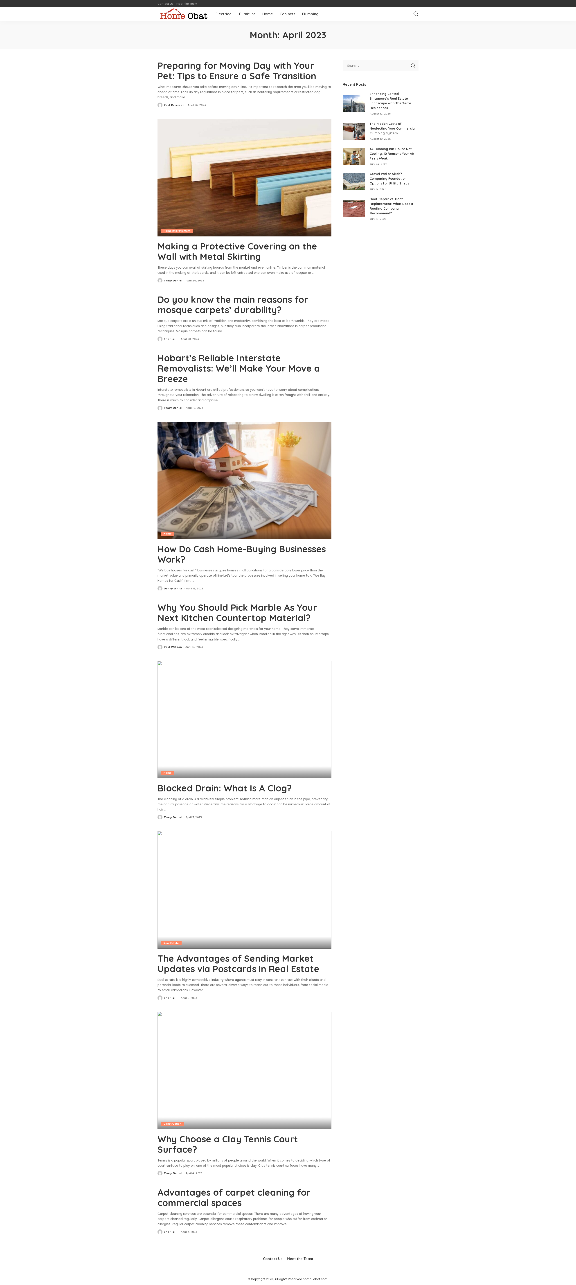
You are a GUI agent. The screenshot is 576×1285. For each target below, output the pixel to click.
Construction (172, 1123)
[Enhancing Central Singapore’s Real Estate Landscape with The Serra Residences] (354, 103)
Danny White (173, 588)
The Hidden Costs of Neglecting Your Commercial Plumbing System (393, 128)
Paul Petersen (174, 105)
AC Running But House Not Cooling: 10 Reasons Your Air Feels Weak (392, 153)
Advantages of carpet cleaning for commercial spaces (234, 1197)
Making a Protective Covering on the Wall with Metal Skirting (237, 251)
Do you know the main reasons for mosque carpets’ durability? (233, 304)
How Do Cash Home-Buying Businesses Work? (242, 554)
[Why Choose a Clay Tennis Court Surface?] (244, 1070)
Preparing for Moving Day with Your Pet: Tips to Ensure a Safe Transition (237, 70)
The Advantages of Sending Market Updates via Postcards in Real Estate (238, 963)
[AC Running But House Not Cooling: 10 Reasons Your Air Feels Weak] (354, 156)
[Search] (415, 14)
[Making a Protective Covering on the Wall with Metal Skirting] (244, 177)
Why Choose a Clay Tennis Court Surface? (228, 1144)
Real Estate (171, 943)
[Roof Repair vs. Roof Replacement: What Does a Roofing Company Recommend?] (354, 208)
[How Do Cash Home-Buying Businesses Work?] (244, 480)
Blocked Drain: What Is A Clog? (225, 788)
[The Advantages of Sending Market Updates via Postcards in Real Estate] (244, 889)
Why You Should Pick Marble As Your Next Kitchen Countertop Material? (237, 612)
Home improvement (177, 230)
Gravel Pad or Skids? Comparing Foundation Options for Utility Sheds (389, 178)
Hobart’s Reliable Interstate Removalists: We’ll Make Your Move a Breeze (239, 368)
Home (167, 533)
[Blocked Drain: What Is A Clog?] (244, 719)
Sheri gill (170, 339)
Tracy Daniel (173, 280)
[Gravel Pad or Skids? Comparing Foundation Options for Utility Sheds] (354, 181)
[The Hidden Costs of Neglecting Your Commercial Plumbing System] (354, 131)
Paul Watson (173, 647)
